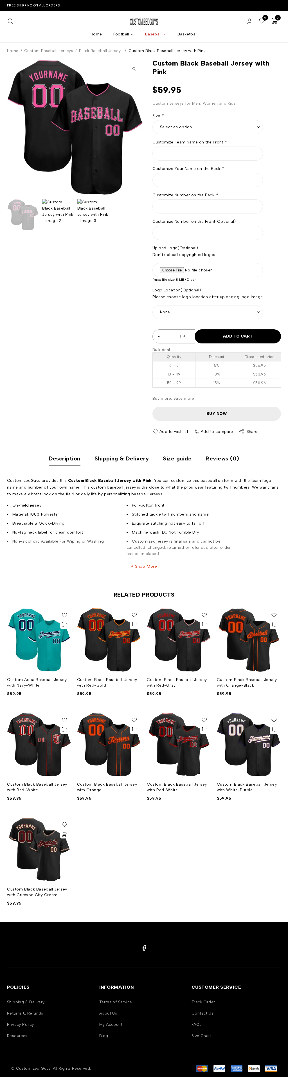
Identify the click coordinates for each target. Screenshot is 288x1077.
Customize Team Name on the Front (189, 142)
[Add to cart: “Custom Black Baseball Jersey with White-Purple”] (274, 729)
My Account (110, 1024)
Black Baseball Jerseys (101, 50)
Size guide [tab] (177, 458)
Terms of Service (115, 1002)
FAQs (197, 1024)
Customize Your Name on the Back (188, 168)
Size (157, 115)
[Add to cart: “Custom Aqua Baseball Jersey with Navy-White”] (64, 624)
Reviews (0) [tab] (222, 458)
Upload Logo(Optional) (175, 248)
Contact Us (202, 1013)
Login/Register (249, 21)
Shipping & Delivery (26, 1002)
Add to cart (238, 336)
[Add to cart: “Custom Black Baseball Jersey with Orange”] (134, 729)
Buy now (216, 413)
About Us (108, 1013)
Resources (17, 1035)
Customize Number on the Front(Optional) (194, 221)
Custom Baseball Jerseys (48, 50)
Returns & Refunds (25, 1013)
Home (13, 50)
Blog (103, 1035)
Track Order (203, 1002)
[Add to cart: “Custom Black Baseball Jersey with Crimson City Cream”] (64, 834)
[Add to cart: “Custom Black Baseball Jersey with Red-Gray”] (204, 624)
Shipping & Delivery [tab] (121, 458)
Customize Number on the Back (185, 195)
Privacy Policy (20, 1024)
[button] (134, 69)
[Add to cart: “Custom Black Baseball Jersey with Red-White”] (64, 729)
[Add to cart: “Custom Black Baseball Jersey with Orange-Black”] (274, 624)
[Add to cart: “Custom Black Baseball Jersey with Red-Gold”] (134, 624)
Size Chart (202, 1035)
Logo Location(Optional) (176, 290)
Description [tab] (64, 458)
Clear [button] (191, 280)
